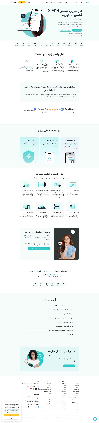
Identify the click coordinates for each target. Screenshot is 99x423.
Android (65, 389)
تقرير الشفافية (48, 399)
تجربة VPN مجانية (76, 389)
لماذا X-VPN (75, 2)
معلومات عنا (49, 383)
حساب (29, 2)
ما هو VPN (77, 383)
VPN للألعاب (77, 395)
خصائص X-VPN (76, 385)
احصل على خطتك (73, 144)
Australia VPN (77, 412)
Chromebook (64, 395)
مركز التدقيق (49, 403)
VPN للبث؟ (77, 393)
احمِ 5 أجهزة (30, 212)
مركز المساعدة (48, 387)
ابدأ (22, 2)
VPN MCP (64, 408)
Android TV (64, 406)
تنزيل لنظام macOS (77, 30)
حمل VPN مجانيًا (53, 274)
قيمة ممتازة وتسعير (76, 391)
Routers (65, 399)
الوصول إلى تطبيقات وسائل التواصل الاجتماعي (57, 191)
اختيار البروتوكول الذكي (58, 212)
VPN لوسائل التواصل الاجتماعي (74, 397)
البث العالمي (76, 190)
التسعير (80, 2)
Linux (65, 393)
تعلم (47, 2)
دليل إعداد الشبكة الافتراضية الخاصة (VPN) (44, 389)
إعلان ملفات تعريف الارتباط (13, 408)
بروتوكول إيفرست (44, 212)
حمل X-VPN (64, 383)
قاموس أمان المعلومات (47, 391)
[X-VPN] (86, 2)
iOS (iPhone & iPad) (63, 391)
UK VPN (78, 410)
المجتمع (49, 385)
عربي (15, 2)
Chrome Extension (63, 397)
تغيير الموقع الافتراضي (74, 212)
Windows (64, 385)
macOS (65, 387)
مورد (50, 393)
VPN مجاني (59, 2)
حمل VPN (53, 2)
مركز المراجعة (31, 401)
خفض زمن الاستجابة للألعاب (41, 190)
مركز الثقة (67, 2)
